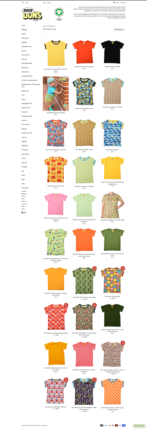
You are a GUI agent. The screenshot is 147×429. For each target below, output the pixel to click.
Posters (24, 158)
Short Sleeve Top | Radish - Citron (84, 149)
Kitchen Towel (26, 108)
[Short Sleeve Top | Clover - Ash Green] (84, 170)
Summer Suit (25, 55)
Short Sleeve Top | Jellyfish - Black (84, 108)
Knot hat (24, 137)
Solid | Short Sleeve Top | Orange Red (84, 66)
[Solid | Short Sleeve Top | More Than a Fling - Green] (112, 239)
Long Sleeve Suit (26, 46)
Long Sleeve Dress (27, 76)
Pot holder (25, 150)
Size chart (24, 191)
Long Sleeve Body (27, 116)
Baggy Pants (25, 91)
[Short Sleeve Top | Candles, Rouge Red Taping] (56, 317)
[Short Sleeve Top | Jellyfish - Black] (84, 91)
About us (24, 201)
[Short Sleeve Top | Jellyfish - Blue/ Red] (56, 133)
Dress (23, 175)
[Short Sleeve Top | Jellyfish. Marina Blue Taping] (112, 205)
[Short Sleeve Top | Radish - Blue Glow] (112, 90)
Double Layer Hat (27, 133)
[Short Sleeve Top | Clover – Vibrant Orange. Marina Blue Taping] (112, 391)
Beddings (24, 29)
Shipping (24, 193)
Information (31, 188)
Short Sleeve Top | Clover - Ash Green (84, 186)
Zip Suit (24, 51)
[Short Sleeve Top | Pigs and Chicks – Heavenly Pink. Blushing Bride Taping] (112, 354)
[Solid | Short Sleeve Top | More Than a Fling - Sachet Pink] (84, 354)
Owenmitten (25, 154)
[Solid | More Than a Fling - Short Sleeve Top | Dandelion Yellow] (112, 167)
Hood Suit (25, 112)
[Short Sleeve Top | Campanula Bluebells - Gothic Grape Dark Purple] (84, 391)
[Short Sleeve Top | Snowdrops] (112, 280)
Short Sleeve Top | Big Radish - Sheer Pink (55, 407)
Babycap (24, 129)
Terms (23, 209)
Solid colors (25, 38)
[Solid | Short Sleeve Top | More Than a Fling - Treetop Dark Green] (112, 315)
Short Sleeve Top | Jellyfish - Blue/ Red (56, 150)
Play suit (24, 59)
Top (23, 171)
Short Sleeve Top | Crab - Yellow (56, 186)
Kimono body (26, 124)
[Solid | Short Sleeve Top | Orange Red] (84, 52)
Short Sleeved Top (27, 63)
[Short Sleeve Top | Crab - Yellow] (56, 169)
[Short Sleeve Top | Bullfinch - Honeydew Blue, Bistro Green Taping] (84, 317)
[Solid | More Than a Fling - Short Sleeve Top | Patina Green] (84, 205)
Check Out (123, 2)
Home (23, 25)
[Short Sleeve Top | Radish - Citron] (84, 133)
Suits (23, 183)
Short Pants (25, 67)
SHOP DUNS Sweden (34, 425)
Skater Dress (25, 72)
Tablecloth (25, 145)
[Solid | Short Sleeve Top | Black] (112, 52)
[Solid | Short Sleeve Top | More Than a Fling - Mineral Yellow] (56, 278)
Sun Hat (24, 120)
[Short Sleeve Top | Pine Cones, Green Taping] (84, 280)
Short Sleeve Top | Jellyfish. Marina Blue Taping (112, 220)
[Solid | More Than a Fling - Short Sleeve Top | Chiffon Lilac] (56, 204)
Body (23, 179)
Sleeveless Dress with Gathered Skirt (31, 85)
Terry (23, 95)
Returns (24, 196)
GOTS (23, 198)
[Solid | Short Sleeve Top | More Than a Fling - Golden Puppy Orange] (84, 239)
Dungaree (24, 42)
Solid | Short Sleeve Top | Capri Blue (56, 112)
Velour (23, 99)
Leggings (24, 141)
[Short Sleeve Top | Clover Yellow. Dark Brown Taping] (56, 53)
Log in (44, 2)
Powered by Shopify (43, 425)
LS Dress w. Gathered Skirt (29, 80)
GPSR (23, 206)
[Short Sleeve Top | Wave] (112, 133)
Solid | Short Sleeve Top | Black (112, 66)
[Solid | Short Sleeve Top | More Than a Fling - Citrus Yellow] (56, 353)
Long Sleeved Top (27, 103)
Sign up (49, 2)
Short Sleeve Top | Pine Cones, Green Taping (84, 297)
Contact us (24, 204)
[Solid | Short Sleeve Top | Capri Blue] (56, 93)
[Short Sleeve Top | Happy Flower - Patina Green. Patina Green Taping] (56, 242)
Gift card (24, 162)
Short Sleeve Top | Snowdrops (112, 296)
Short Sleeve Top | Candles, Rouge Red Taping (56, 333)
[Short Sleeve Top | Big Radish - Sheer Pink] (56, 391)
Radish (24, 34)
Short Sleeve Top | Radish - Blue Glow (112, 107)
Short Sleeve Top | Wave (112, 149)
